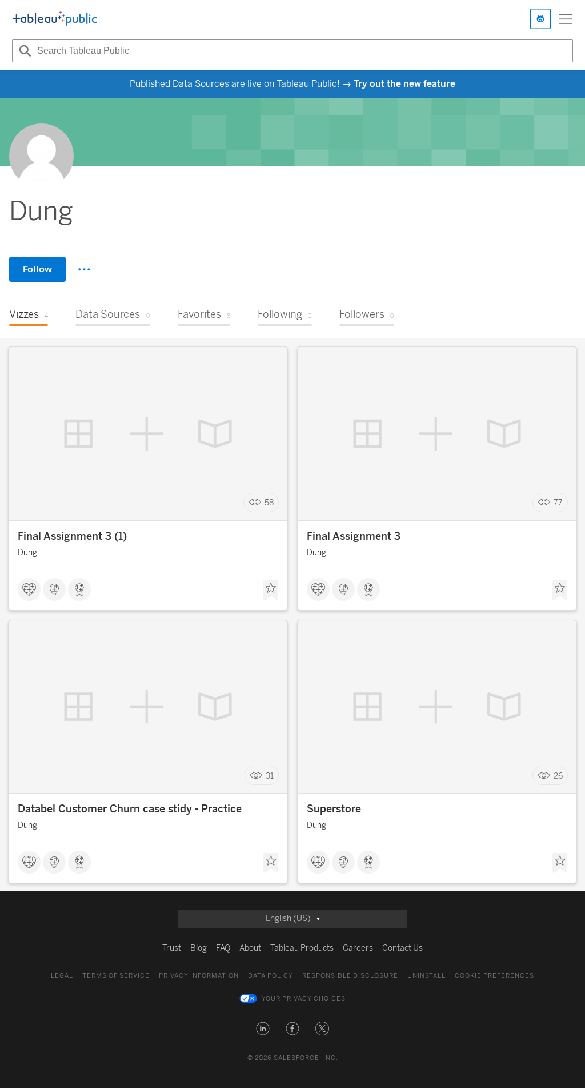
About (250, 948)
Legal (62, 975)
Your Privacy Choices (304, 998)
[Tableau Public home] (55, 18)
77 (558, 503)
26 (558, 775)
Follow (37, 269)
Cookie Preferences (494, 975)
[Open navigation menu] (565, 18)
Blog (198, 948)
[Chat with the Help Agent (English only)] (540, 19)
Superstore (334, 809)
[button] (263, 1028)
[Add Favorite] (270, 590)
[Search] (23, 50)
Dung (27, 552)
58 (269, 503)
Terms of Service (116, 975)
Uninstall (426, 975)
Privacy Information (199, 975)
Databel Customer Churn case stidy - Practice (130, 809)
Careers (358, 948)
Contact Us (402, 948)
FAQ (223, 948)
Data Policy (270, 975)
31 (270, 775)
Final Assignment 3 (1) (72, 536)
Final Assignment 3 (353, 536)
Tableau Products (302, 948)
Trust (171, 948)
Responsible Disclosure (350, 975)
